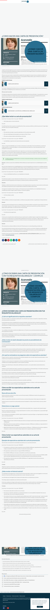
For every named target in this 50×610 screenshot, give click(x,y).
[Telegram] (16, 240)
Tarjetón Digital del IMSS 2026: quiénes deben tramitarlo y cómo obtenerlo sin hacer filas (17, 570)
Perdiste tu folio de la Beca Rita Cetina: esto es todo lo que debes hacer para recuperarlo (17, 563)
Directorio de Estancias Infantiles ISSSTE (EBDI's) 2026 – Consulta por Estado (16, 582)
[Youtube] (8, 608)
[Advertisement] (25, 19)
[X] (6, 240)
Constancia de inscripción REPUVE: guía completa (12, 584)
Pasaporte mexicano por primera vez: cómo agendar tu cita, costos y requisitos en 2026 (17, 568)
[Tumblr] (14, 240)
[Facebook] (3, 240)
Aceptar (40, 606)
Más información (40, 604)
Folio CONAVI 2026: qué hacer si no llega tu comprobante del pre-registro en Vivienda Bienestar (19, 580)
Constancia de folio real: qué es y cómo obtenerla (11, 586)
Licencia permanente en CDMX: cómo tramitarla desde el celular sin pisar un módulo (16, 561)
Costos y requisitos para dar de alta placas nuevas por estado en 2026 (15, 578)
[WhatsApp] (11, 240)
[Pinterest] (8, 240)
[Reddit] (19, 240)
